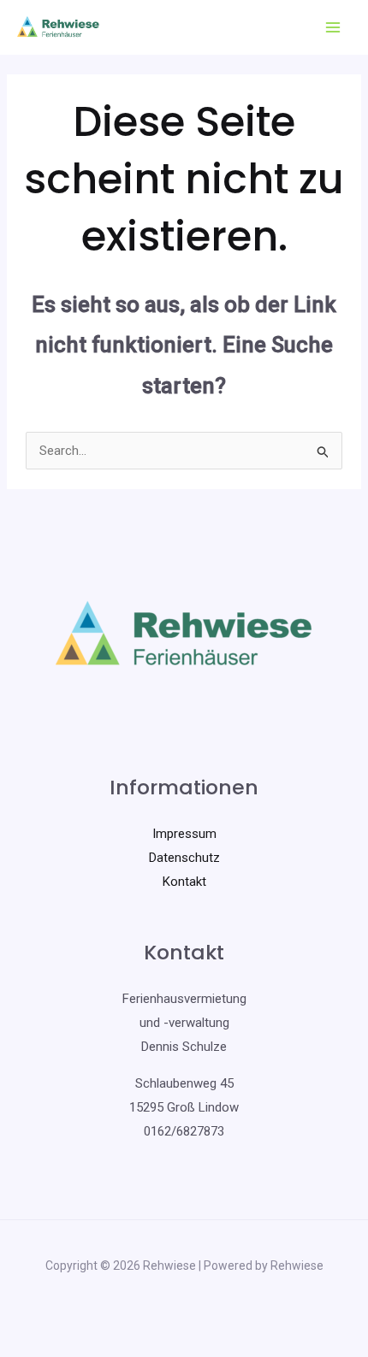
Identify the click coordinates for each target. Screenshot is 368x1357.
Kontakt (184, 881)
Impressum (184, 833)
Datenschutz (184, 857)
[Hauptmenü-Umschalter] (333, 27)
